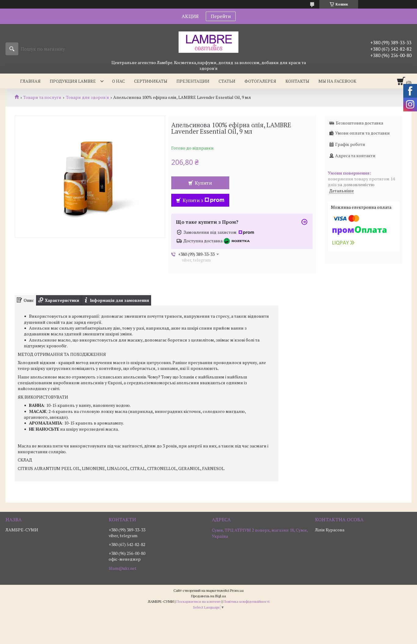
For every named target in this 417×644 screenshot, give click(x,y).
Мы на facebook (337, 81)
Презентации (192, 81)
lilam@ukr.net (122, 568)
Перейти (221, 16)
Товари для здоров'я (87, 97)
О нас (118, 81)
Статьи (227, 81)
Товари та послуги (42, 97)
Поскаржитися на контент (198, 601)
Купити (203, 182)
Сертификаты (150, 81)
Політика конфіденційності (246, 601)
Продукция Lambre (73, 81)
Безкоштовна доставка (359, 123)
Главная (30, 81)
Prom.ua (237, 590)
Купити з (193, 200)
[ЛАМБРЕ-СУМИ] (208, 41)
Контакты (297, 81)
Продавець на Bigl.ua (208, 596)
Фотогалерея (260, 81)
